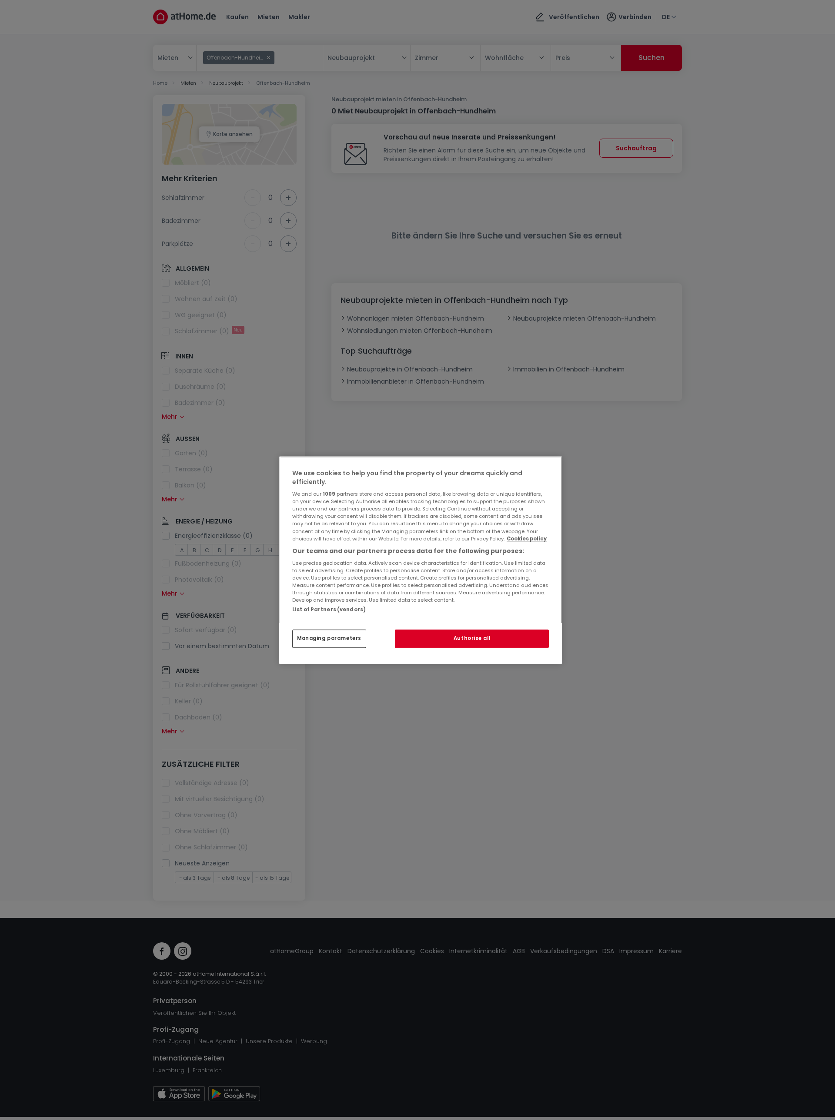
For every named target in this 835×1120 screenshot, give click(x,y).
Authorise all (472, 638)
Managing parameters (329, 638)
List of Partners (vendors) (329, 609)
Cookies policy (527, 538)
